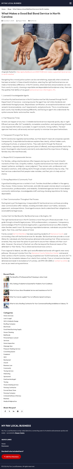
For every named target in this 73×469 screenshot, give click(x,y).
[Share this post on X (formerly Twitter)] (9, 411)
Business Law (8, 365)
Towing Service (8, 371)
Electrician (7, 327)
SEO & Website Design (11, 321)
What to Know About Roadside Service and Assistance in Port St (31, 290)
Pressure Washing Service (12, 349)
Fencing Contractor (10, 387)
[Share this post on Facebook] (5, 411)
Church (6, 363)
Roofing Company (9, 324)
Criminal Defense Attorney (12, 396)
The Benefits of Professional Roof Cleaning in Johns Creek (28, 277)
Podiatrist (7, 354)
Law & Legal (8, 318)
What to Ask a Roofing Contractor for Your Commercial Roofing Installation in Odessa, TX (39, 303)
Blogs (9, 9)
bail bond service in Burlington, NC (42, 90)
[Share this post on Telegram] (17, 411)
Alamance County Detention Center (45, 253)
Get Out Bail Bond (19, 234)
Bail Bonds (33, 21)
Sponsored (7, 376)
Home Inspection (9, 343)
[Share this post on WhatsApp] (22, 411)
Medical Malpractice (10, 401)
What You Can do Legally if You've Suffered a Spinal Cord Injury (30, 297)
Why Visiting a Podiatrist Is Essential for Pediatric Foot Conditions (31, 284)
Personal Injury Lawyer (11, 338)
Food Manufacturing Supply (12, 329)
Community (7, 368)
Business (6, 398)
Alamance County (57, 234)
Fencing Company (9, 393)
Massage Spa (8, 346)
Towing (6, 382)
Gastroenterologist (10, 379)
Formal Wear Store (10, 390)
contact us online (61, 261)
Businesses (5, 446)
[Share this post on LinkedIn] (13, 411)
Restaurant (7, 360)
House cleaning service (11, 385)
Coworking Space (9, 352)
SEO (5, 357)
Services (6, 340)
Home (4, 9)
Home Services (8, 316)
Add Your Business (12, 457)
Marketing (7, 374)
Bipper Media (19, 433)
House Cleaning (9, 332)
